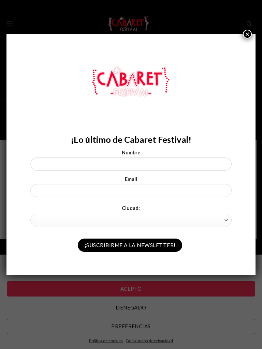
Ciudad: (131, 208)
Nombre (131, 152)
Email (131, 179)
